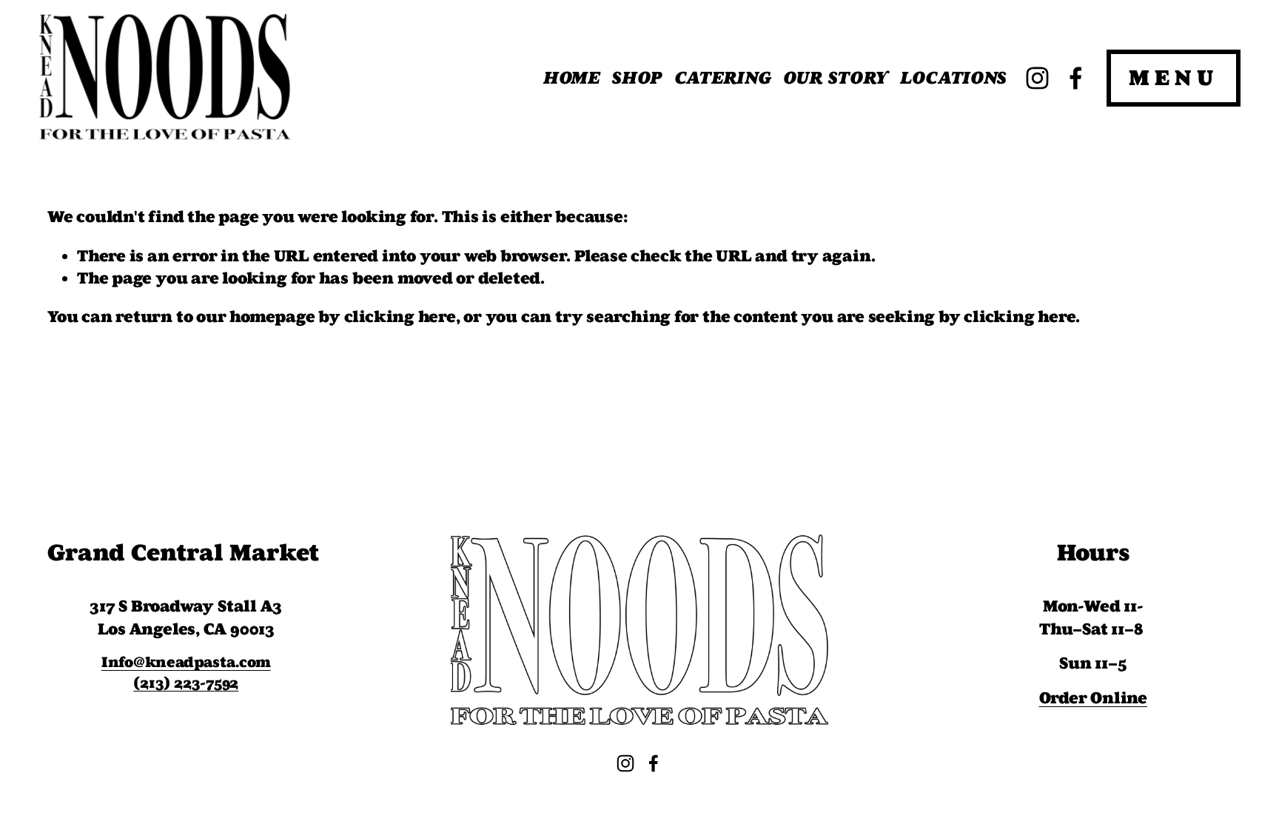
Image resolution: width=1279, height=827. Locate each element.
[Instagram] (1037, 78)
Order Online (1093, 698)
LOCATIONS (953, 77)
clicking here (400, 317)
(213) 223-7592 (185, 683)
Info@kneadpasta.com (186, 662)
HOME (571, 77)
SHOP (636, 77)
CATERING (723, 77)
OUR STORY (835, 77)
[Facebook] (1076, 78)
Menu (1173, 77)
